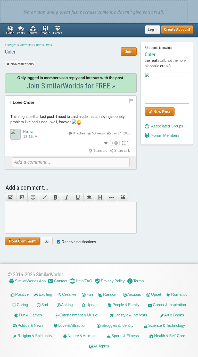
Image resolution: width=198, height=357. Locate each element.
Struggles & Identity (117, 325)
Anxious (134, 294)
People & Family (125, 304)
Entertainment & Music (78, 315)
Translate (100, 151)
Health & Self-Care (169, 335)
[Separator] (111, 197)
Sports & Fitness (125, 335)
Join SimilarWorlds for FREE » (71, 85)
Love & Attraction (71, 325)
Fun (89, 294)
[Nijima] (15, 134)
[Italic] (66, 197)
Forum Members (165, 135)
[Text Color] (44, 197)
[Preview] (46, 241)
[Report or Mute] (131, 100)
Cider (10, 52)
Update (92, 304)
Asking (67, 304)
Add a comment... (26, 187)
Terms (138, 281)
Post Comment (22, 241)
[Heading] (100, 197)
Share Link (121, 151)
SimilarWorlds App (30, 281)
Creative (68, 294)
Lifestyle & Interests (18, 45)
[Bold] (55, 197)
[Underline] (77, 197)
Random (110, 294)
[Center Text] (88, 197)
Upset (155, 294)
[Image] (10, 197)
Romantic (178, 294)
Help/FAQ (83, 281)
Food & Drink (43, 45)
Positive (21, 294)
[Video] (21, 197)
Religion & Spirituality (34, 335)
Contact (60, 281)
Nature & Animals (81, 335)
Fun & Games (30, 315)
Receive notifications (79, 242)
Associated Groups (167, 126)
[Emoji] (32, 197)
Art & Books (174, 315)
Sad (44, 304)
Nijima (27, 131)
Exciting (45, 294)
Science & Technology (166, 325)
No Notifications (22, 64)
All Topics (101, 346)
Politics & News (30, 325)
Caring (22, 304)
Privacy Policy (112, 281)
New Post (161, 111)
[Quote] (122, 197)
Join (129, 51)
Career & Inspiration (169, 304)
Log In (153, 29)
